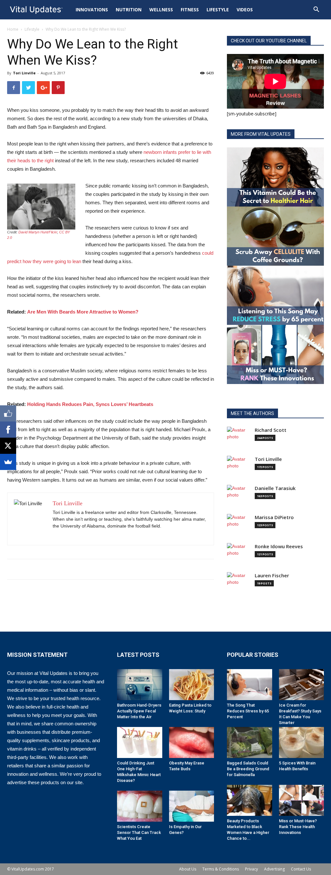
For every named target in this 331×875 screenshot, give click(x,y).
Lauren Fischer (272, 575)
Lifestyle (218, 9)
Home (12, 29)
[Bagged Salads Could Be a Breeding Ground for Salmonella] (249, 742)
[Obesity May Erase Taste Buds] (191, 742)
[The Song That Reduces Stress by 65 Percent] (249, 684)
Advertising (274, 869)
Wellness (161, 9)
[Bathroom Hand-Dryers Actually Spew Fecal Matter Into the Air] (139, 684)
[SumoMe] (8, 462)
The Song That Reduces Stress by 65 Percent (248, 711)
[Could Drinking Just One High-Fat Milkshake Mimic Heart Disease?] (139, 742)
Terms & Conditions (220, 869)
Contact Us (301, 869)
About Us (187, 869)
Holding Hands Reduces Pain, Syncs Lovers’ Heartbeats (90, 404)
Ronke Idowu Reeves (279, 546)
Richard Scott (270, 430)
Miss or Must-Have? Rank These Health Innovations (298, 826)
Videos (245, 9)
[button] (316, 10)
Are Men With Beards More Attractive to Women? (82, 312)
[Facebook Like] (8, 413)
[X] (8, 446)
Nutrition (129, 9)
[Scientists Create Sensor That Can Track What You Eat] (139, 806)
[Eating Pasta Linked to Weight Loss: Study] (191, 684)
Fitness (190, 9)
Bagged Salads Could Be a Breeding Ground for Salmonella (248, 769)
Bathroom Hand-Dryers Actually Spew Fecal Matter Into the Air (139, 711)
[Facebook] (8, 429)
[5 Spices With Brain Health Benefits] (301, 742)
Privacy (251, 869)
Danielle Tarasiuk (275, 488)
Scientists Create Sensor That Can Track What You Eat (139, 832)
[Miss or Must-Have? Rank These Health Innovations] (301, 800)
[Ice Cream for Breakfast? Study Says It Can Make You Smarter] (301, 684)
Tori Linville (24, 72)
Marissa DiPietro (274, 517)
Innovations (92, 9)
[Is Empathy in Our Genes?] (191, 806)
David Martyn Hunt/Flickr (37, 232)
